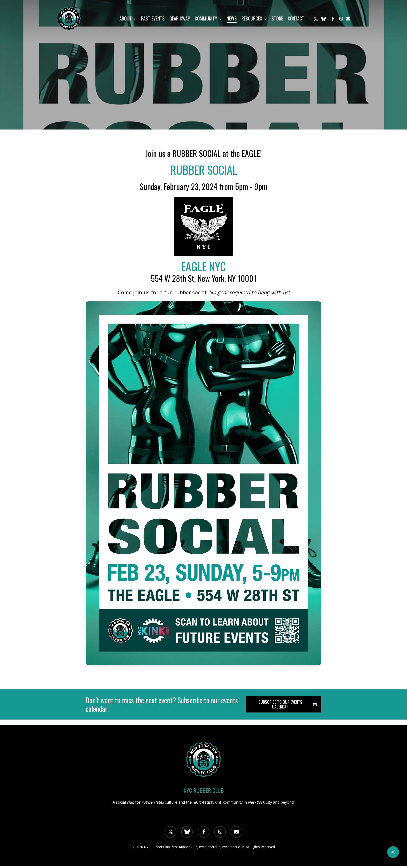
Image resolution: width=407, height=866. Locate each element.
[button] (283, 704)
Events (203, 108)
